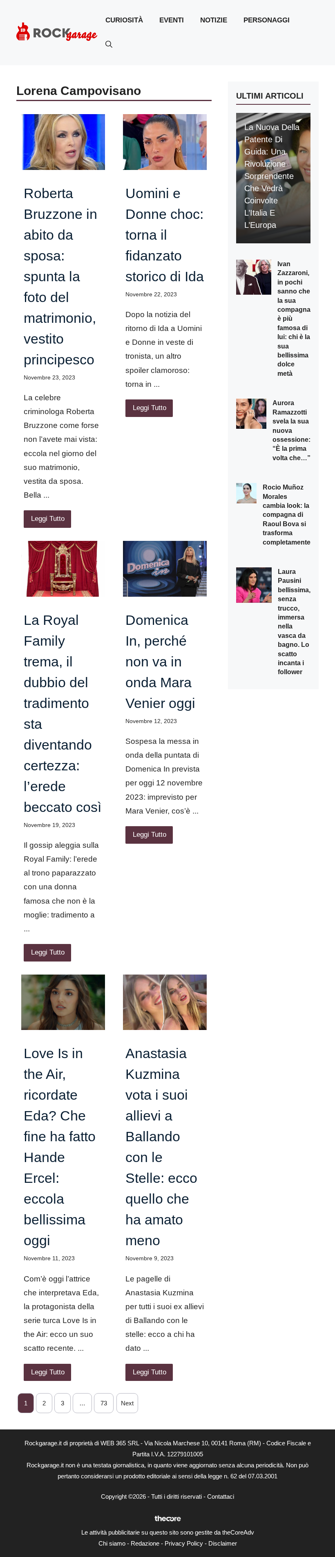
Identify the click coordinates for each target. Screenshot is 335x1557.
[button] (109, 45)
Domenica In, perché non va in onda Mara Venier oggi (160, 661)
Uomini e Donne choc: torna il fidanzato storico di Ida (164, 234)
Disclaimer (222, 1543)
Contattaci (220, 1496)
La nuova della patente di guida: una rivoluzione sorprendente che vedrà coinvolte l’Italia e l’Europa (271, 176)
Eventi (171, 20)
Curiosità (124, 20)
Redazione (145, 1543)
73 (103, 1403)
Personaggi (266, 20)
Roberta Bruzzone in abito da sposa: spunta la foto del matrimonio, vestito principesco (60, 276)
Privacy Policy (184, 1543)
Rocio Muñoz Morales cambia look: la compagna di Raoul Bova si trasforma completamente (286, 514)
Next (127, 1403)
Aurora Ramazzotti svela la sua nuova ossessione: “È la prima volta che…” (291, 430)
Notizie (213, 20)
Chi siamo (111, 1543)
